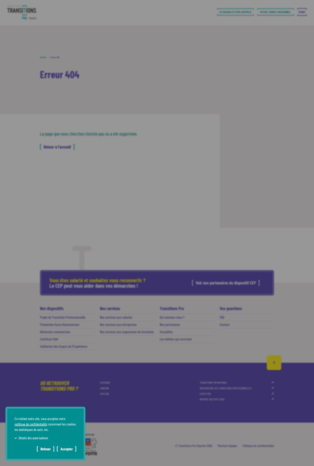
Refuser (46, 449)
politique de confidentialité (31, 424)
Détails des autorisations (33, 438)
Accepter (67, 449)
